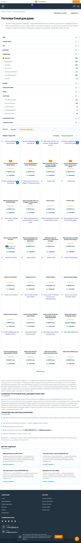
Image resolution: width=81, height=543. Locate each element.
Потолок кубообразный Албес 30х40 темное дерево (70, 165)
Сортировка (56, 135)
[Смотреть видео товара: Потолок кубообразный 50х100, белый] (17, 142)
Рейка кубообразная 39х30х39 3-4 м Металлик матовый (50, 239)
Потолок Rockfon (46, 504)
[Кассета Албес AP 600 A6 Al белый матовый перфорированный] (50, 303)
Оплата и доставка (7, 504)
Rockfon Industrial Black (70, 277)
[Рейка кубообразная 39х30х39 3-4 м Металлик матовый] (50, 226)
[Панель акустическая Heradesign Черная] (70, 303)
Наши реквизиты (6, 501)
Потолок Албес (46, 507)
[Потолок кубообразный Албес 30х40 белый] (30, 149)
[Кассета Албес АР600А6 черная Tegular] (30, 303)
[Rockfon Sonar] (50, 189)
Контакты (4, 507)
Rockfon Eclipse (50, 277)
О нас (3, 498)
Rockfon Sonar (50, 200)
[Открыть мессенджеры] (77, 539)
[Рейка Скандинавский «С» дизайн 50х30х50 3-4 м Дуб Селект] (30, 226)
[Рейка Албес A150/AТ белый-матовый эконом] (50, 340)
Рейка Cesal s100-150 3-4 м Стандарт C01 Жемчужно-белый (30, 202)
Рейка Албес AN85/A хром (70, 351)
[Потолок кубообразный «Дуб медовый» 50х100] (10, 340)
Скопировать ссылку (60, 13)
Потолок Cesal (46, 510)
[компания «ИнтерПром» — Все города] (39, 6)
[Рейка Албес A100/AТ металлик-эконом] (30, 340)
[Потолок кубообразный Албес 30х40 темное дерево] (70, 149)
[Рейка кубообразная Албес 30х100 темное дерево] (70, 226)
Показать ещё (40, 371)
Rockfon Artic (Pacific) (10, 277)
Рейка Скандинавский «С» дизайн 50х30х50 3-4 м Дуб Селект (30, 239)
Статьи (3, 510)
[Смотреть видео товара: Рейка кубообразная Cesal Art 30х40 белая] (17, 182)
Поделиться (74, 13)
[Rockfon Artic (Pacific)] (10, 266)
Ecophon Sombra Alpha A (11, 314)
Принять (58, 536)
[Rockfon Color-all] (30, 266)
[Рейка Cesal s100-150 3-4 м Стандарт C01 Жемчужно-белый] (30, 189)
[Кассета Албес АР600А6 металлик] (10, 226)
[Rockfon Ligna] (70, 189)
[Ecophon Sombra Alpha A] (10, 303)
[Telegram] (6, 521)
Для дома (13, 129)
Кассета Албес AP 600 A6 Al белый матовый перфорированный (50, 316)
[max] (3, 521)
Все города (3, 1)
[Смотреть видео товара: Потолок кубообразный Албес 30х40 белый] (37, 142)
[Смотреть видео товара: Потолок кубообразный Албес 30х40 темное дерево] (77, 142)
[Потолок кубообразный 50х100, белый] (10, 149)
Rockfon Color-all (30, 277)
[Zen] (15, 521)
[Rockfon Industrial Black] (70, 266)
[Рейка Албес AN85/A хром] (70, 340)
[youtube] (9, 521)
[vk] (12, 521)
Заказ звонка (76, 1)
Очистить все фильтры (26, 129)
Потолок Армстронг (47, 501)
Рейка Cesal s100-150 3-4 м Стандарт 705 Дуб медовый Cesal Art (50, 165)
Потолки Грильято (47, 498)
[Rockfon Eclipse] (50, 266)
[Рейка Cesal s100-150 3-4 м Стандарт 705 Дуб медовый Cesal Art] (50, 149)
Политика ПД (5, 512)
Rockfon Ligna (70, 200)
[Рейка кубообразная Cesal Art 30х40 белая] (10, 189)
